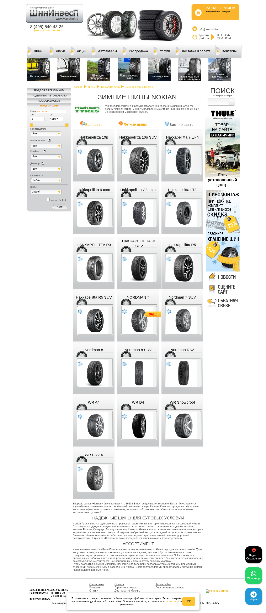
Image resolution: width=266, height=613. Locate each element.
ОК (189, 601)
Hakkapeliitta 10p (93, 137)
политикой (172, 601)
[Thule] (222, 187)
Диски (60, 51)
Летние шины (135, 124)
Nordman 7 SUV (182, 297)
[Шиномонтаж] (222, 210)
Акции (81, 51)
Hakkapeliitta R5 (182, 245)
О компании (96, 584)
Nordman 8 (94, 350)
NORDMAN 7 (138, 297)
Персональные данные (169, 587)
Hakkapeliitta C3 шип (138, 190)
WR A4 (94, 402)
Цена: (33, 111)
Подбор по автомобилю (49, 95)
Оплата (119, 584)
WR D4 (138, 402)
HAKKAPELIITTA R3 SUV (139, 243)
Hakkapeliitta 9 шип (94, 190)
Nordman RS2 (182, 350)
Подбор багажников (49, 90)
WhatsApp (253, 578)
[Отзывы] (222, 308)
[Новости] (222, 282)
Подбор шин (49, 105)
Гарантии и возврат (127, 587)
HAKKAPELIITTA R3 (94, 245)
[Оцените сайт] (222, 295)
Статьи (93, 590)
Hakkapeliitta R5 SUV (94, 297)
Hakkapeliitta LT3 (182, 190)
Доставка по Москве (127, 590)
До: (51, 114)
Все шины (93, 125)
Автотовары (107, 51)
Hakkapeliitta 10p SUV (138, 137)
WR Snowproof (182, 402)
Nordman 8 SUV (138, 350)
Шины (38, 51)
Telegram (253, 599)
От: (32, 114)
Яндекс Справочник (253, 557)
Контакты (229, 51)
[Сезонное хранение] (222, 251)
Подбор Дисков (49, 100)
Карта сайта (163, 584)
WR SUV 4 (94, 455)
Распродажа (138, 51)
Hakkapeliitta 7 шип (182, 137)
